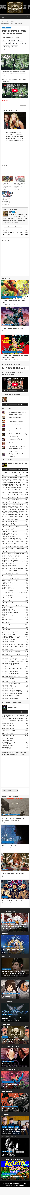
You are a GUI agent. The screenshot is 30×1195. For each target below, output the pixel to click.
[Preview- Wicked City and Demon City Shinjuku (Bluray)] (7, 194)
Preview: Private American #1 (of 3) (12, 328)
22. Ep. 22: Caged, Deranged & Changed (12, 507)
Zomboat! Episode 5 (11, 110)
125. (8, 681)
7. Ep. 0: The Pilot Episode (8, 725)
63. (9, 577)
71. (7, 590)
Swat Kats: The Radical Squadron (18, 425)
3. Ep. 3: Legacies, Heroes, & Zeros (10, 475)
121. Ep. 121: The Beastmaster (9, 675)
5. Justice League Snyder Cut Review (11, 721)
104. (13, 646)
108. (8, 653)
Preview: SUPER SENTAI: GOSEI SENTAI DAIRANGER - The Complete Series (17, 449)
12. (7, 733)
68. (7, 585)
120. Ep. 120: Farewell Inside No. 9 (10, 673)
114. (10, 663)
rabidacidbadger (15, 822)
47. (13, 550)
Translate (14, 793)
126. (11, 683)
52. (9, 558)
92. (13, 626)
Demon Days (8, 226)
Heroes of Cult (11, 971)
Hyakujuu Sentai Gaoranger (16, 421)
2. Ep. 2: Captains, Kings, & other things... (12, 474)
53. (10, 560)
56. (9, 565)
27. (12, 516)
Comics (4, 27)
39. (9, 536)
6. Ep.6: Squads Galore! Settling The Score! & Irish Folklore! (13, 480)
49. (13, 553)
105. (9, 648)
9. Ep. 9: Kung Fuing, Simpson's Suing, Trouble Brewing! (13, 485)
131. (12, 691)
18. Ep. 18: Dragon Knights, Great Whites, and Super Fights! (13, 501)
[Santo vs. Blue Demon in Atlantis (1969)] (19, 179)
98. (11, 636)
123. (8, 678)
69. (6, 587)
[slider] (25, 404)
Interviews (11, 1129)
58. (13, 568)
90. (6, 622)
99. (10, 637)
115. (9, 664)
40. (11, 538)
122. (11, 676)
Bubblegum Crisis (7, 996)
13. (12, 492)
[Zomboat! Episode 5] (15, 126)
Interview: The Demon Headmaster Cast (14, 1131)
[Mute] (23, 390)
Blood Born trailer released (16, 443)
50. (11, 555)
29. (10, 519)
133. (10, 695)
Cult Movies (11, 814)
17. (13, 499)
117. (12, 668)
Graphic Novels (11, 296)
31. (12, 523)
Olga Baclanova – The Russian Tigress (14, 973)
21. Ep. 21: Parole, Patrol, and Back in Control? (13, 506)
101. (8, 641)
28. (13, 518)
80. (12, 605)
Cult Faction (12, 877)
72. (13, 592)
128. (10, 686)
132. (12, 693)
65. (10, 580)
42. (13, 541)
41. (13, 540)
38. (9, 534)
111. (10, 658)
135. (10, 698)
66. (8, 582)
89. (8, 621)
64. (10, 578)
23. (13, 509)
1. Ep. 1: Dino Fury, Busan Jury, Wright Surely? (13, 472)
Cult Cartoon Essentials (13, 993)
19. (13, 502)
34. (12, 528)
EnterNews (14, 1185)
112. (13, 659)
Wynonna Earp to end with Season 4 (22, 232)
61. (10, 573)
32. (13, 524)
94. (7, 629)
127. (7, 685)
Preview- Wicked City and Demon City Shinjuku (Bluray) (7, 199)
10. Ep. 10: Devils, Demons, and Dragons (11, 487)
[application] (15, 384)
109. (11, 654)
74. (8, 595)
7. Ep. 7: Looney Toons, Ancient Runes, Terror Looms (13, 482)
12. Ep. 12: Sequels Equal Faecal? (10, 491)
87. (7, 617)
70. (8, 588)
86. (8, 615)
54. (12, 561)
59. (11, 570)
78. (7, 602)
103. (13, 644)
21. (8, 749)
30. (9, 521)
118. (9, 670)
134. (7, 697)
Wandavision (14, 226)
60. (9, 572)
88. (7, 619)
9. (8, 728)
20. (8, 747)
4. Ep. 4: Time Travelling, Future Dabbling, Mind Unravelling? (13, 477)
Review (17, 814)
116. (7, 666)
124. (8, 680)
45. (12, 546)
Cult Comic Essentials (13, 1082)
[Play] (4, 390)
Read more (9, 142)
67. (8, 583)
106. (7, 649)
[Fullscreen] (26, 390)
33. (11, 526)
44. (11, 545)
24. (13, 511)
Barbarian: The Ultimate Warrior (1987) (14, 1176)
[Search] (27, 16)
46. (13, 548)
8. (6, 727)
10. (10, 730)
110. (7, 656)
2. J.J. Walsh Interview (7, 716)
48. (10, 551)
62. (7, 575)
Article (4, 814)
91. (6, 624)
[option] (15, 922)
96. (8, 632)
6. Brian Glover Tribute (7, 723)
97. (9, 634)
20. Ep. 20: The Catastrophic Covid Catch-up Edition (13, 504)
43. (9, 543)
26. (13, 514)
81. (8, 607)
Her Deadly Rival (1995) (15, 439)
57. (10, 567)
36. (9, 531)
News (9, 27)
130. (11, 690)
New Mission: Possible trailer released (8, 232)
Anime (4, 993)
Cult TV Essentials (7, 1151)
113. (12, 661)
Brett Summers (6, 37)
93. (7, 627)
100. (9, 639)
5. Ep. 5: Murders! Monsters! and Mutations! (13, 479)
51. (11, 556)
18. (8, 743)
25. (12, 512)
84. (10, 612)
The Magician (6, 1154)
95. (10, 631)
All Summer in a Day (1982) (10, 846)
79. (12, 604)
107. (11, 651)
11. (7, 732)
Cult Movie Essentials (8, 842)
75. (7, 597)
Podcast (5, 869)
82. (7, 609)
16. (13, 497)
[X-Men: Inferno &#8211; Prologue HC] (7, 179)
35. (8, 529)
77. (7, 600)
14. (13, 494)
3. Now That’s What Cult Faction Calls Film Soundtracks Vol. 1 (13, 718)
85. (6, 614)
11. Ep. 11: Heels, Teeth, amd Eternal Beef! (12, 489)
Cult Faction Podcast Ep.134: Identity (12, 901)
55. (9, 563)
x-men (20, 226)
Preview (19, 296)
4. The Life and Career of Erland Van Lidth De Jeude (13, 720)
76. (7, 599)
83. (9, 610)
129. (7, 688)
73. (7, 594)
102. (8, 643)
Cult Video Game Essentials (9, 1174)
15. (13, 496)
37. (8, 533)
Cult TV (4, 1010)
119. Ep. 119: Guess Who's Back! (10, 671)
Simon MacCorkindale (15, 417)
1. (13, 715)
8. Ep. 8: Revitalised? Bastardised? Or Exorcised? (13, 484)
